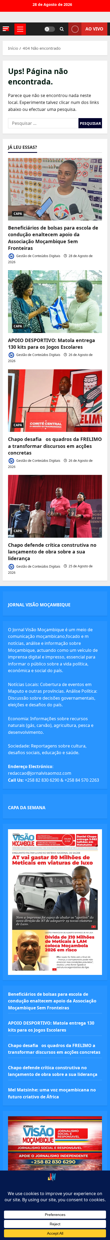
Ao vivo (94, 29)
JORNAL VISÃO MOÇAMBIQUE (39, 605)
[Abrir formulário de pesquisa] (62, 29)
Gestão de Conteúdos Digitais (37, 256)
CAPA (18, 213)
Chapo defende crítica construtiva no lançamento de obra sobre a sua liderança (52, 551)
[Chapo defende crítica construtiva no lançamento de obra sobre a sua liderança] (55, 506)
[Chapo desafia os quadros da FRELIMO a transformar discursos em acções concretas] (55, 400)
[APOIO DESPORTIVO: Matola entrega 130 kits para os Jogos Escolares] (55, 301)
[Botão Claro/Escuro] (49, 29)
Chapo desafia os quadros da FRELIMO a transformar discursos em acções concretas (55, 446)
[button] (6, 28)
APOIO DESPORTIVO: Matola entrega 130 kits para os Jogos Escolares (51, 343)
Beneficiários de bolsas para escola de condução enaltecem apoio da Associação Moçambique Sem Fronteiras (53, 237)
